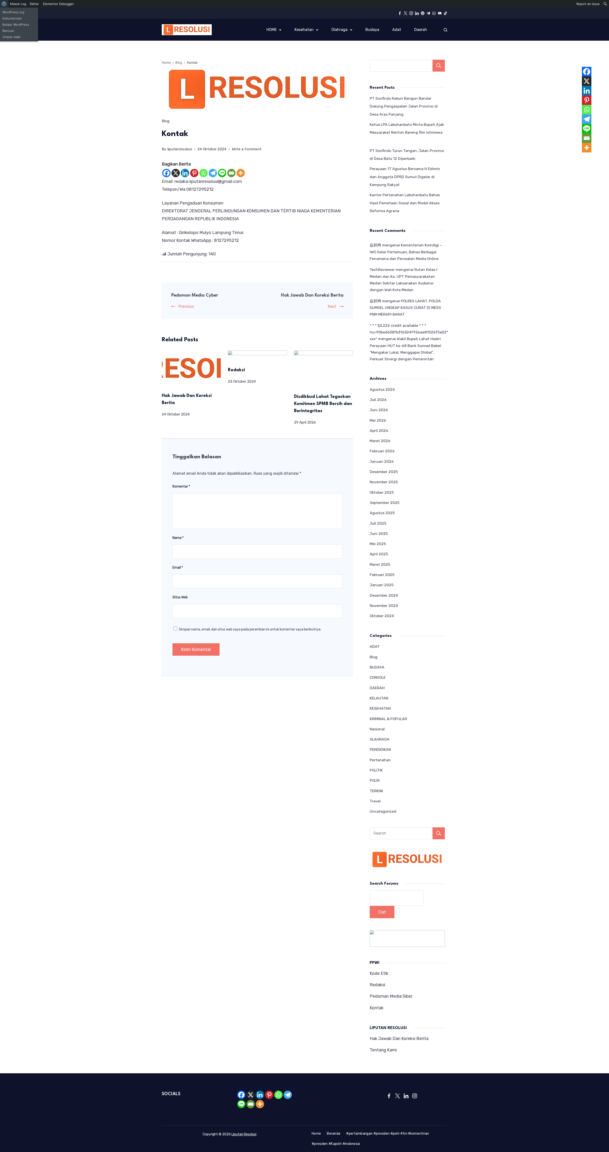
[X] (176, 173)
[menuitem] (4, 4)
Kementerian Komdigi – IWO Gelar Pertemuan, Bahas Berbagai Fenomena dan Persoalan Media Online (406, 252)
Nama (178, 538)
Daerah (420, 29)
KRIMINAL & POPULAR (388, 719)
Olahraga (339, 29)
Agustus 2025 (382, 513)
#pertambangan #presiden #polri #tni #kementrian (387, 1134)
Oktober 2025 (382, 492)
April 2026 (379, 430)
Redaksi (236, 370)
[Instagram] (411, 13)
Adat (396, 29)
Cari (438, 66)
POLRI (375, 780)
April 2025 (379, 554)
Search (438, 833)
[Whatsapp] (203, 173)
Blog (165, 121)
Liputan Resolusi (243, 1134)
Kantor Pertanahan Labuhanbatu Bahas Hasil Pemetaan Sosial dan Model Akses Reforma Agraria (405, 203)
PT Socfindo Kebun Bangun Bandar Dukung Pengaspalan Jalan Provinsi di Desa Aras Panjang (404, 106)
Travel (375, 801)
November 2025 (384, 482)
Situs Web (180, 597)
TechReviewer (382, 269)
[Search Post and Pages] (445, 30)
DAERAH (377, 688)
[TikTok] (445, 13)
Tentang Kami (383, 1050)
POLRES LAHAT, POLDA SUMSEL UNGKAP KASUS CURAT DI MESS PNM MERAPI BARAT (405, 308)
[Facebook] (400, 13)
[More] (240, 173)
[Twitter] (405, 13)
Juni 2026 (379, 410)
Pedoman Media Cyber (194, 295)
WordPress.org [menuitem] (13, 12)
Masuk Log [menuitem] (18, 4)
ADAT (375, 646)
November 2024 (384, 605)
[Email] (231, 173)
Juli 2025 (378, 523)
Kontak (376, 1007)
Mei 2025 (378, 544)
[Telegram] (428, 13)
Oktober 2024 (382, 616)
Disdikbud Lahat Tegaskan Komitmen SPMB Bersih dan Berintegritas (323, 404)
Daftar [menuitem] (34, 4)
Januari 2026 (382, 461)
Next (332, 306)
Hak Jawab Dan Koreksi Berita (312, 295)
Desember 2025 (384, 471)
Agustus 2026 (382, 389)
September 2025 (384, 502)
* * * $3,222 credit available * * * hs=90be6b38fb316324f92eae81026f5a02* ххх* (409, 332)
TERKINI (376, 791)
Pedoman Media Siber (391, 996)
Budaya (372, 29)
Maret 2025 (380, 564)
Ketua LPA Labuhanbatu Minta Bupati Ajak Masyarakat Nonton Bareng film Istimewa (407, 132)
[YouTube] (440, 13)
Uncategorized (383, 811)
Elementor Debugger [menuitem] (58, 4)
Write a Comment (247, 150)
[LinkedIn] (417, 13)
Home (316, 1134)
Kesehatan (304, 29)
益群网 (375, 245)
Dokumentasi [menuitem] (12, 18)
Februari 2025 (382, 574)
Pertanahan (380, 760)
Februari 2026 (382, 451)
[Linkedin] (185, 173)
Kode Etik (379, 973)
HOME (271, 29)
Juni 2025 (379, 533)
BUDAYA (377, 667)
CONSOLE (378, 677)
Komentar (181, 486)
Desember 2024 (384, 595)
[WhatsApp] (434, 13)
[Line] (222, 173)
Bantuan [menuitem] (8, 31)
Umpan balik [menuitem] (11, 37)
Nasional (377, 729)
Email (177, 568)
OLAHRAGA (379, 739)
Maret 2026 (380, 441)
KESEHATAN (380, 708)
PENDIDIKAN (380, 749)
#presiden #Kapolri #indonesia (336, 1144)
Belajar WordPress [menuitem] (15, 24)
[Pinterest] (422, 13)
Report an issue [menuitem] (588, 4)
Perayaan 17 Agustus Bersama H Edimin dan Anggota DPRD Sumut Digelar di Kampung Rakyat (405, 176)
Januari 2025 (381, 585)
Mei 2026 (378, 420)
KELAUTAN (379, 698)
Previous (186, 306)
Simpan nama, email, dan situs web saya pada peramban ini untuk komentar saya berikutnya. (250, 629)
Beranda (333, 1134)
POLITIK (376, 770)
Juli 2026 (378, 399)
